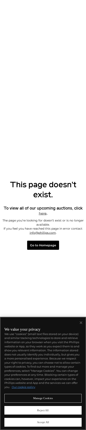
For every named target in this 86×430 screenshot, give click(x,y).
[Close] (81, 322)
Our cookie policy (23, 387)
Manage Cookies (43, 398)
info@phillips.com (43, 233)
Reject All (43, 410)
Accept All (43, 422)
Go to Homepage (43, 245)
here (43, 213)
